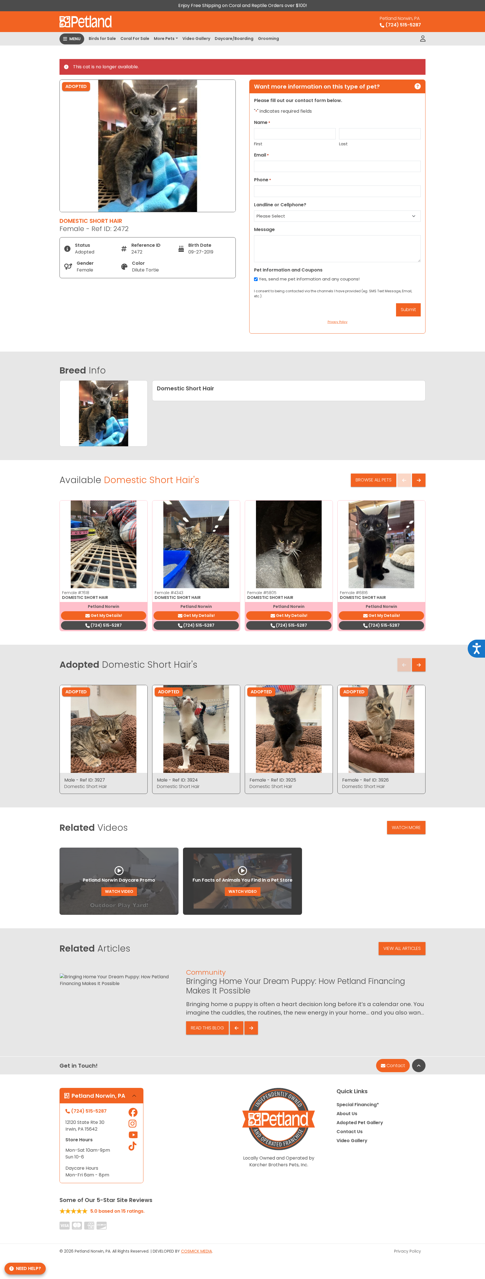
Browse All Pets (374, 480)
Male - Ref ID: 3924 (177, 780)
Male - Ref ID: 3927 (84, 780)
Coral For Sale (134, 38)
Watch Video (119, 891)
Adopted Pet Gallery (360, 1122)
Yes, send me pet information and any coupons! (309, 279)
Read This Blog (207, 1028)
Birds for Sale (102, 38)
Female (75, 593)
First (258, 144)
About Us (347, 1113)
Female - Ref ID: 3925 (273, 780)
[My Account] (422, 39)
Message (264, 229)
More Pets (164, 38)
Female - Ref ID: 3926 (365, 780)
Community (206, 972)
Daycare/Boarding (234, 38)
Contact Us (350, 1131)
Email (261, 155)
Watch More (406, 827)
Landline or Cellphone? (280, 205)
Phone (262, 179)
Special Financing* (358, 1104)
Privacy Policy (407, 1251)
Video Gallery (196, 38)
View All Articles (402, 948)
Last (343, 144)
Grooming (268, 38)
